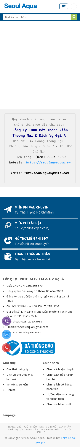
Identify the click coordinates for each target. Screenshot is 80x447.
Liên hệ (11, 390)
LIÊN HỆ (40, 432)
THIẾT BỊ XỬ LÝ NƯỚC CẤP (23, 429)
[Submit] (74, 17)
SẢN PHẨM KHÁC (50, 429)
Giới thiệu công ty (17, 369)
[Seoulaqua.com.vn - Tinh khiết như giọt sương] (28, 6)
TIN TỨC (67, 429)
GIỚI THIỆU (30, 426)
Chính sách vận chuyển (60, 369)
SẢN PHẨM (65, 426)
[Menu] (74, 7)
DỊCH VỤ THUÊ (47, 426)
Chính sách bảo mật (59, 404)
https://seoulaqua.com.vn (48, 162)
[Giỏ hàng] (63, 6)
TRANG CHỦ (15, 426)
